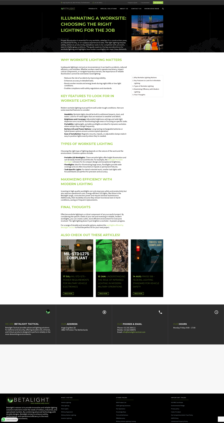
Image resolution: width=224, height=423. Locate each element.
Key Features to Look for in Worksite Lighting (147, 81)
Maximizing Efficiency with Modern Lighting (146, 90)
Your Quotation (158, 2)
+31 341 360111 (98, 2)
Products (93, 8)
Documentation (145, 2)
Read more (68, 293)
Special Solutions (108, 8)
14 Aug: (146, 281)
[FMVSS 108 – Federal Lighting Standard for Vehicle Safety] (147, 255)
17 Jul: (76, 281)
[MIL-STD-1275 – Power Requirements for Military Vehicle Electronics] (77, 255)
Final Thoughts (139, 95)
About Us (124, 8)
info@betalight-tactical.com (134, 332)
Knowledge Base (152, 8)
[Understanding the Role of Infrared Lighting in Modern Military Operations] (112, 255)
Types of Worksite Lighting (144, 86)
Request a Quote (132, 2)
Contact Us (136, 8)
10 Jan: (111, 281)
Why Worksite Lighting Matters (145, 77)
